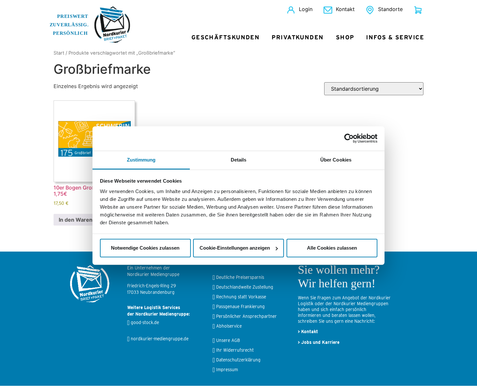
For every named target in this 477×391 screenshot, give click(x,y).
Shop (345, 38)
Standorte (390, 9)
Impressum (227, 369)
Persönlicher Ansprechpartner (246, 316)
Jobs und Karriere (320, 342)
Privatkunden (298, 38)
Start (59, 53)
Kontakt (345, 9)
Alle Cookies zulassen (332, 248)
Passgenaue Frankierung (240, 306)
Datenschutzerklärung (238, 359)
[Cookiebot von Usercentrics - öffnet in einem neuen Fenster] (349, 138)
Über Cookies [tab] (335, 159)
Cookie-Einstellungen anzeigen (235, 248)
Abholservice (229, 326)
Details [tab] (239, 159)
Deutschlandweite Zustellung (244, 287)
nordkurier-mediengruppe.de (160, 338)
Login (305, 9)
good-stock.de (145, 322)
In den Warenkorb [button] (81, 219)
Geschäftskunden (225, 38)
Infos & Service (395, 38)
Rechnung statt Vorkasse (241, 296)
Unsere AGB (228, 340)
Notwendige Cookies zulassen (145, 248)
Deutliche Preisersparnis (240, 277)
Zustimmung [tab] (141, 159)
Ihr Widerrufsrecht (235, 350)
